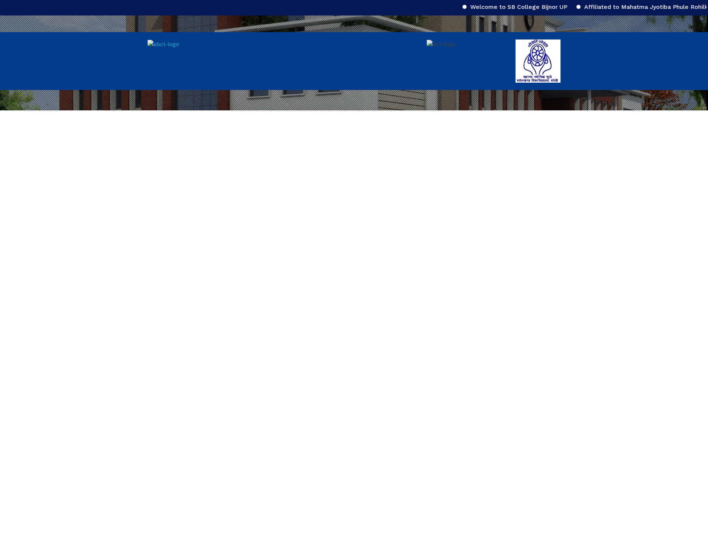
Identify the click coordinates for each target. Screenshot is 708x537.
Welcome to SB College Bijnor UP (508, 6)
